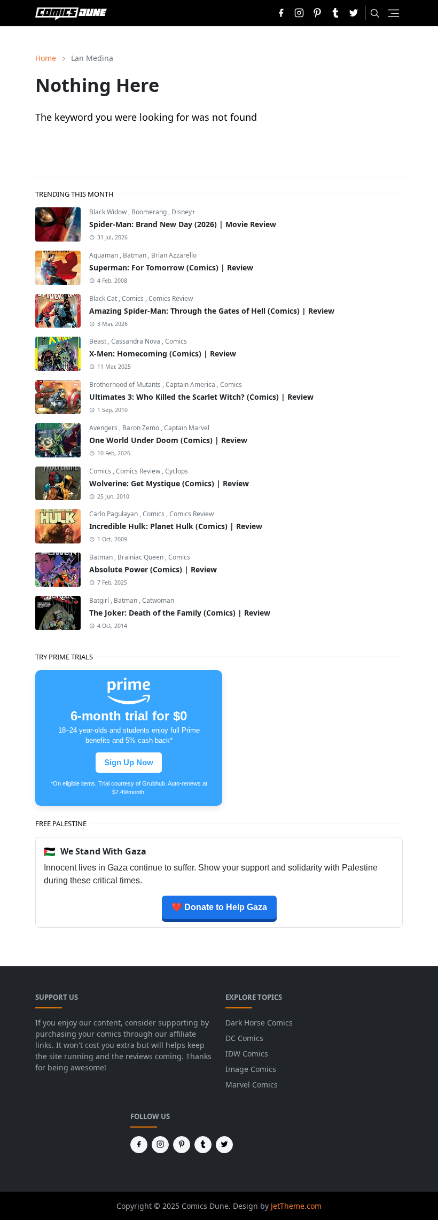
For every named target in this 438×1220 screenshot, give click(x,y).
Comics (133, 298)
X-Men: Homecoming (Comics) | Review (162, 353)
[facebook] (281, 13)
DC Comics (244, 1038)
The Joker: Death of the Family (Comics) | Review (179, 613)
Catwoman (158, 600)
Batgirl (100, 600)
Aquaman (104, 255)
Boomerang (149, 211)
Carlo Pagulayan (114, 513)
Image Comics (250, 1069)
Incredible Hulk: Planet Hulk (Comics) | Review (175, 526)
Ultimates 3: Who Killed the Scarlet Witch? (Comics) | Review (201, 397)
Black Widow (108, 211)
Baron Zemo (141, 427)
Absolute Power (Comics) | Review (153, 569)
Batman (135, 255)
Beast (98, 341)
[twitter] (354, 13)
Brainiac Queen (141, 557)
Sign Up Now (128, 762)
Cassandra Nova (136, 341)
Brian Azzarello (174, 255)
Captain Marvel (186, 427)
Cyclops (176, 471)
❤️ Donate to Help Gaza (219, 907)
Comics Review (170, 298)
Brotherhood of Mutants (125, 384)
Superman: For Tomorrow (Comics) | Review (171, 267)
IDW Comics (246, 1053)
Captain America (191, 384)
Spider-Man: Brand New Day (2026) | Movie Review (182, 224)
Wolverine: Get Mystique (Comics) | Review (169, 483)
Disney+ (183, 211)
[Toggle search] (375, 13)
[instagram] (299, 13)
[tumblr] (335, 13)
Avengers (104, 427)
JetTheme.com (296, 1206)
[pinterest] (317, 13)
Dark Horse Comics (259, 1022)
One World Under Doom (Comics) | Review (168, 440)
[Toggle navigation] (394, 13)
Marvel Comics (251, 1084)
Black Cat (104, 298)
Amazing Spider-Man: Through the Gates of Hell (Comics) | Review (211, 311)
